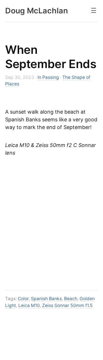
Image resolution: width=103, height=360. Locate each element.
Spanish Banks (46, 298)
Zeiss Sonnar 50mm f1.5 (67, 305)
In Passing (48, 77)
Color (23, 298)
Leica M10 (29, 305)
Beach (70, 298)
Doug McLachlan (36, 10)
